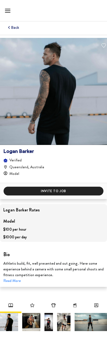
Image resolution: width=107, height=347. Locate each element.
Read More (12, 280)
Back (15, 27)
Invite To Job (53, 191)
